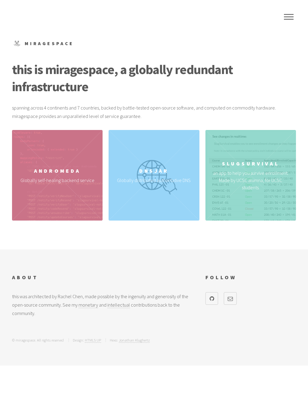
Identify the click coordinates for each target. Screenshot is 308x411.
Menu (288, 17)
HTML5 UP (93, 340)
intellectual (118, 305)
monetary (88, 305)
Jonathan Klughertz (134, 340)
